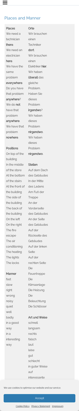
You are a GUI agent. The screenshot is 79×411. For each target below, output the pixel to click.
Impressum (57, 406)
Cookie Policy (23, 406)
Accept (39, 398)
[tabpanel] (39, 209)
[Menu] (5, 2)
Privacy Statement (40, 406)
